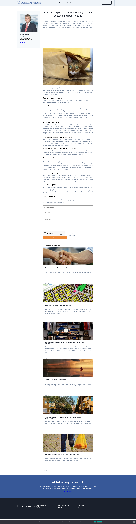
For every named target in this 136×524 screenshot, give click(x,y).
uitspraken (68, 90)
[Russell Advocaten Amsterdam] (29, 4)
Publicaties (81, 505)
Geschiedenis (61, 510)
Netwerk (60, 507)
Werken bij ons (61, 512)
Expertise (69, 2)
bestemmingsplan (67, 88)
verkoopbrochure (67, 111)
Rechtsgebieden (41, 505)
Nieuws (2, 6)
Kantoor (88, 2)
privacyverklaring (72, 235)
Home (60, 2)
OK (95, 521)
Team (79, 2)
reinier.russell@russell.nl (26, 41)
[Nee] (134, 522)
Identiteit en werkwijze (63, 505)
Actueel (97, 2)
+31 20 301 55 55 (24, 42)
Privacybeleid (99, 521)
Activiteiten (81, 510)
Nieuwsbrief (70, 491)
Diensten (39, 510)
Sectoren (39, 507)
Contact (107, 2)
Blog (79, 507)
